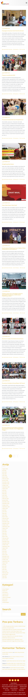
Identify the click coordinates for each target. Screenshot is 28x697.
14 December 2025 (6, 425)
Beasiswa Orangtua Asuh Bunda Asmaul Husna (12, 338)
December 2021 (5, 556)
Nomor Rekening (14, 688)
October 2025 (5, 485)
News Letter (5, 599)
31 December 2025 (6, 28)
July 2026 (4, 470)
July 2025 (4, 490)
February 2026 (5, 478)
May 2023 (4, 533)
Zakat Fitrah (14, 689)
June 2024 (4, 511)
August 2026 (5, 468)
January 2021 (5, 574)
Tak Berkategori (5, 602)
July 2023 (4, 530)
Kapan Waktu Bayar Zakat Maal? (9, 205)
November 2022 (5, 543)
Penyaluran (16, 49)
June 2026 (4, 472)
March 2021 (4, 571)
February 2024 (5, 518)
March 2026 (4, 477)
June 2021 (4, 566)
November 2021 (5, 558)
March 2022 (4, 554)
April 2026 (4, 475)
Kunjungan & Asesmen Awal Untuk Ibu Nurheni (13, 30)
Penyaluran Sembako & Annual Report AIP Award (13, 383)
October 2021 (5, 559)
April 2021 (4, 569)
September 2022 (6, 546)
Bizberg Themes (22, 694)
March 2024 (4, 516)
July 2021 (4, 564)
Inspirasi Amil (5, 594)
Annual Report (5, 589)
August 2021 (5, 563)
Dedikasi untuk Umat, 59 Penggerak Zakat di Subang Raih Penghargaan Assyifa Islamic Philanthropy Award (12, 294)
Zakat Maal (21, 689)
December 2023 (5, 521)
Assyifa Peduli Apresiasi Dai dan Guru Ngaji (15, 660)
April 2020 (4, 577)
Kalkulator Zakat (23, 686)
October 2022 (5, 544)
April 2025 (4, 495)
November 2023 (5, 523)
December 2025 (5, 482)
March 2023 (4, 536)
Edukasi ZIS (16, 179)
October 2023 (5, 525)
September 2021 (6, 561)
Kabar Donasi (5, 595)
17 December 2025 (6, 161)
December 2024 (5, 501)
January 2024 (5, 520)
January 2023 (5, 539)
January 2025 (5, 500)
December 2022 (5, 541)
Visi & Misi (7, 689)
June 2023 (4, 531)
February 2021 (5, 572)
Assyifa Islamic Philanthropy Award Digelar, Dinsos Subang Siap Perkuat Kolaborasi (13, 248)
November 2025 (5, 483)
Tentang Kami (23, 688)
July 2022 (4, 549)
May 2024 (4, 513)
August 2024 (5, 508)
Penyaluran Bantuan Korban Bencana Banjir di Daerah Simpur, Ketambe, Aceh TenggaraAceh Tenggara (12, 428)
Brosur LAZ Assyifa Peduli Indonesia (9, 686)
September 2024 (6, 506)
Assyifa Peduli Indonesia (7, 49)
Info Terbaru (16, 267)
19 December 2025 (6, 117)
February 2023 (5, 538)
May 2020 (4, 576)
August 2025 (5, 488)
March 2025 (4, 497)
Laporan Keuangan (6, 597)
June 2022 (4, 551)
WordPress (9, 694)
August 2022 (5, 548)
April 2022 (4, 553)
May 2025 (4, 493)
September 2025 (6, 487)
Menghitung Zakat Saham (8, 164)
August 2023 (5, 528)
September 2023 (6, 526)
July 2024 (4, 510)
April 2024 (4, 515)
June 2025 (4, 492)
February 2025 (5, 498)
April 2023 (4, 534)
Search (6, 609)
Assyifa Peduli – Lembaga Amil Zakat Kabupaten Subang (14, 684)
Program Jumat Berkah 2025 (8, 75)
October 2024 (5, 505)
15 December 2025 (6, 380)
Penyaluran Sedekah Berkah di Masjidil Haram (12, 119)
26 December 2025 (6, 72)
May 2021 (4, 567)
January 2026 (5, 480)
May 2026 (4, 473)
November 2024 (5, 503)
